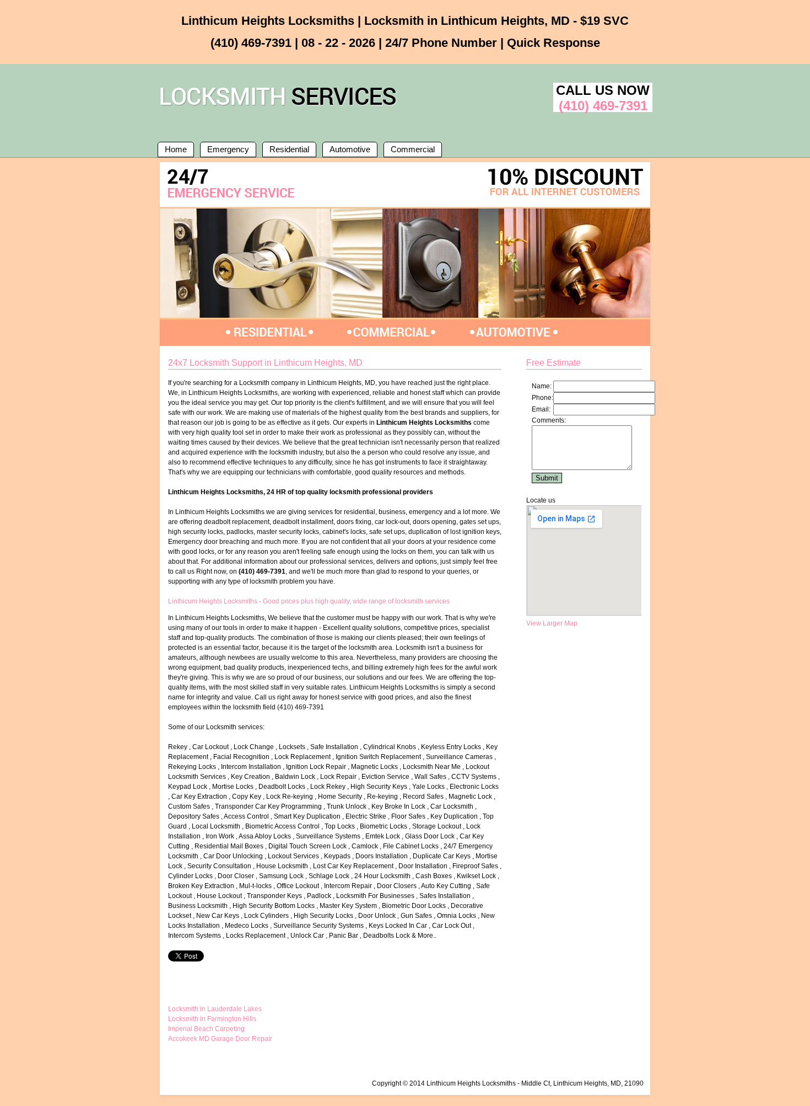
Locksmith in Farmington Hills (212, 1019)
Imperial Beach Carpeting (206, 1029)
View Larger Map (551, 623)
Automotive (350, 149)
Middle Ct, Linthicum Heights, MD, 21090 (582, 1083)
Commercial (413, 149)
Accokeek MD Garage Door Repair (220, 1039)
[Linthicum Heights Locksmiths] (280, 107)
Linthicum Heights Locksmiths (471, 1083)
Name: (542, 386)
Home (176, 149)
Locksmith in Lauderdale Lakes (215, 1009)
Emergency (228, 149)
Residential (289, 149)
